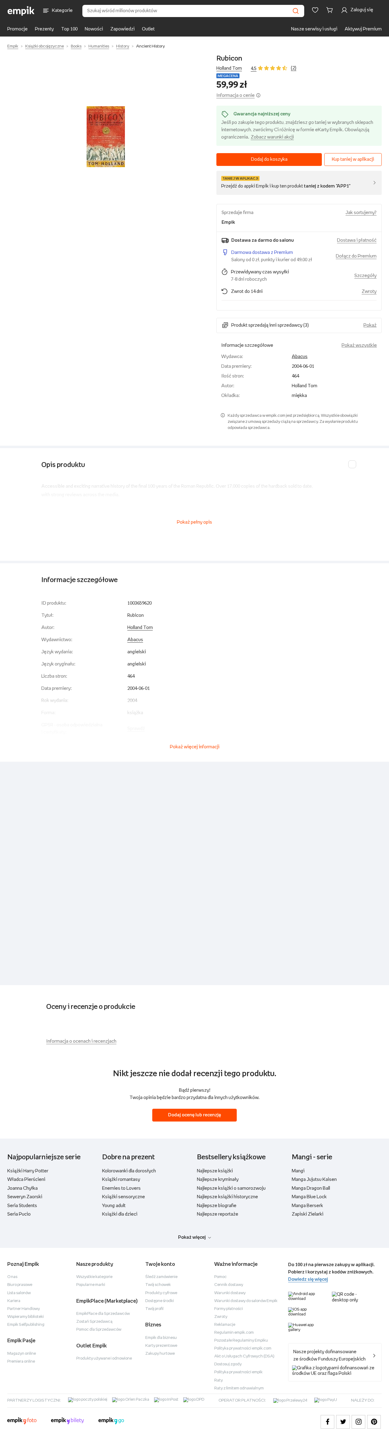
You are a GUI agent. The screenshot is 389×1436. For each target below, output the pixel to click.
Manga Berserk (307, 1205)
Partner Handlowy (23, 1309)
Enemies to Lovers (121, 1188)
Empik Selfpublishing (25, 1325)
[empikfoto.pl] (21, 1421)
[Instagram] (358, 1422)
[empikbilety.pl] (67, 1421)
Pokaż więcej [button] (192, 1237)
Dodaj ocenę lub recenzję (194, 1115)
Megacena (228, 76)
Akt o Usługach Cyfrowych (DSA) (244, 1356)
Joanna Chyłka (22, 1188)
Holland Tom (229, 68)
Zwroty (220, 1317)
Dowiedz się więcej (308, 1279)
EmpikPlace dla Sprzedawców (103, 1314)
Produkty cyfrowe (161, 1293)
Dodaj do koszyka (269, 159)
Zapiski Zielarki (307, 1214)
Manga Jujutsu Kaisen (314, 1179)
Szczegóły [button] (365, 275)
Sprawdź (136, 728)
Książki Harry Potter (27, 1171)
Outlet (148, 29)
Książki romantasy (121, 1179)
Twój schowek (158, 1285)
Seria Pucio (19, 1214)
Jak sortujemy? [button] (361, 212)
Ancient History (150, 46)
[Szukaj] (295, 11)
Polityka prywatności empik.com (242, 1348)
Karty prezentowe (161, 1346)
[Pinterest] (374, 1422)
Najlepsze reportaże (217, 1214)
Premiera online (21, 1362)
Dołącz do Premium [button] (356, 256)
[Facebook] (327, 1422)
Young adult (114, 1205)
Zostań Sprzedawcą (94, 1322)
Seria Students (22, 1205)
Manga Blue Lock (309, 1197)
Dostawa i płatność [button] (357, 240)
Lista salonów (19, 1293)
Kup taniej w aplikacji (353, 159)
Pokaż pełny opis (194, 522)
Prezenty (44, 29)
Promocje (17, 29)
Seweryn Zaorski (24, 1197)
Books (76, 46)
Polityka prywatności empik (238, 1372)
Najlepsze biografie (216, 1205)
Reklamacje (224, 1325)
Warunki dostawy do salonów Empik (245, 1301)
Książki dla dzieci (119, 1214)
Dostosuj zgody (228, 1364)
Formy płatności (228, 1309)
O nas (12, 1277)
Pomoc (220, 1277)
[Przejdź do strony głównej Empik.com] (21, 11)
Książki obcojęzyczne (44, 46)
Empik (12, 46)
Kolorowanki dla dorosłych (129, 1171)
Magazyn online (21, 1354)
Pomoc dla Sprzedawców (98, 1330)
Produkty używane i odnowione (104, 1359)
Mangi (298, 1171)
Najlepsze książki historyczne (227, 1197)
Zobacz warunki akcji (272, 137)
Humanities (98, 46)
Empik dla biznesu (161, 1338)
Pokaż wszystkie (359, 345)
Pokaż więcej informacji (194, 747)
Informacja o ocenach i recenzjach (81, 1041)
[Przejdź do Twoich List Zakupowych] (315, 10)
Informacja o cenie (235, 95)
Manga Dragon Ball (311, 1188)
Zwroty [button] (369, 291)
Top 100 (69, 29)
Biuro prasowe (19, 1285)
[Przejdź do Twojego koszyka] (330, 10)
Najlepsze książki (215, 1171)
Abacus (300, 356)
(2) (293, 68)
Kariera (13, 1301)
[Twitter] (343, 1422)
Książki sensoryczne (123, 1197)
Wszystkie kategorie (94, 1277)
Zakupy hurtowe (160, 1354)
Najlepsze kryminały (218, 1179)
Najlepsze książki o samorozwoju (231, 1188)
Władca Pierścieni (26, 1179)
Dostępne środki (159, 1301)
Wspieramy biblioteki (25, 1317)
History (122, 46)
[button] (105, 136)
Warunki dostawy (230, 1293)
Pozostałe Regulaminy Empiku (241, 1341)
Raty (218, 1380)
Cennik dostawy (228, 1285)
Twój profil (154, 1309)
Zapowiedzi (122, 29)
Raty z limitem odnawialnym (239, 1388)
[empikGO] (111, 1421)
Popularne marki (90, 1285)
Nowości (94, 29)
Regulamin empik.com (234, 1333)
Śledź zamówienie (161, 1277)
